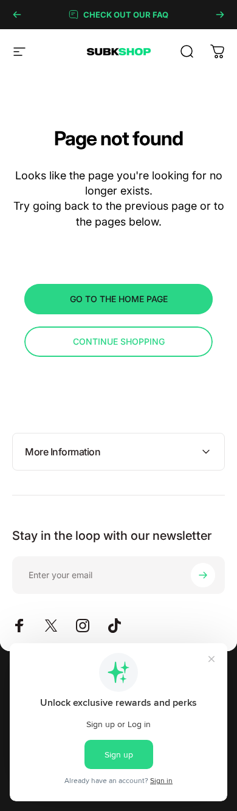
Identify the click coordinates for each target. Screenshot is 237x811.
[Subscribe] (203, 575)
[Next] (220, 14)
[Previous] (17, 14)
